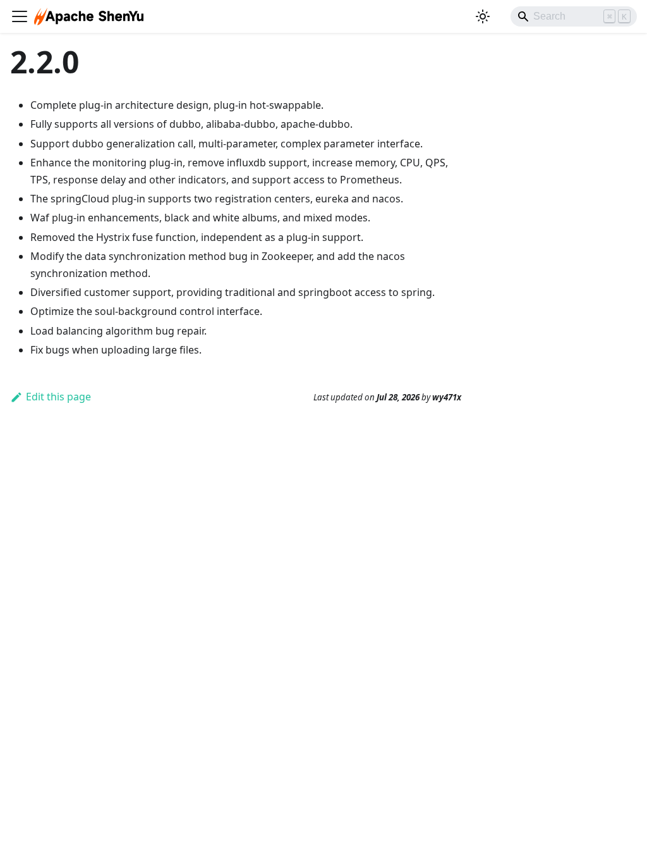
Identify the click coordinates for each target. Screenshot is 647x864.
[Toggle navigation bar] (19, 16)
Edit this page (58, 397)
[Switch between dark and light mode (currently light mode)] (483, 16)
